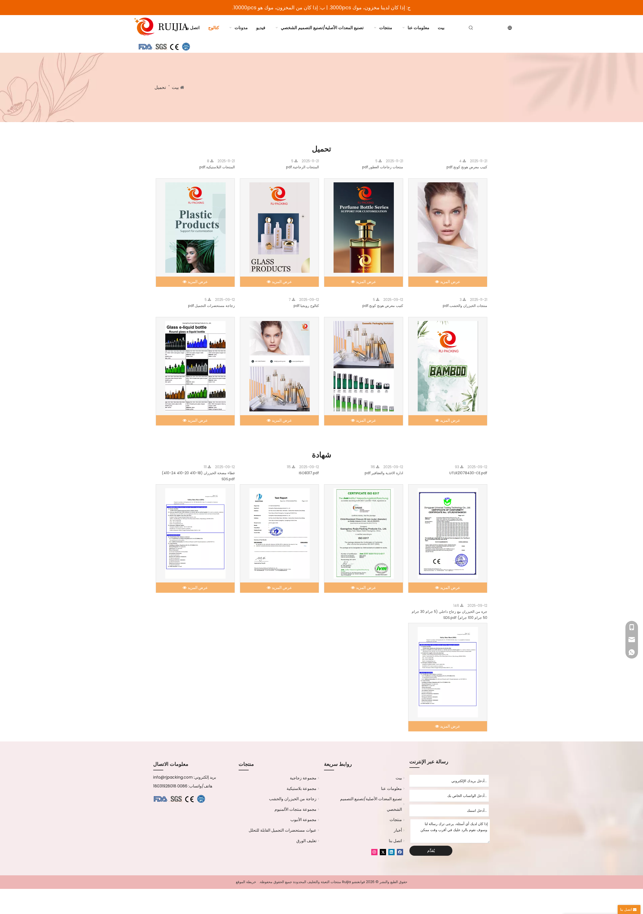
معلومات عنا (391, 788)
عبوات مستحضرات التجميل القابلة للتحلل (282, 830)
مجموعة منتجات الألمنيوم (295, 809)
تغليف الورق (306, 841)
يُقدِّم (431, 850)
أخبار (398, 830)
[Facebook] (400, 851)
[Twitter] (383, 851)
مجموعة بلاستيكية (301, 788)
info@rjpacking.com (173, 777)
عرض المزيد (449, 282)
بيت (399, 778)
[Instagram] (374, 851)
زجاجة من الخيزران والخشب (292, 799)
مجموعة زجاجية (303, 778)
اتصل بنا (395, 841)
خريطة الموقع (246, 881)
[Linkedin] (391, 851)
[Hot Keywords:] (471, 28)
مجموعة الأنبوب (303, 820)
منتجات (396, 820)
